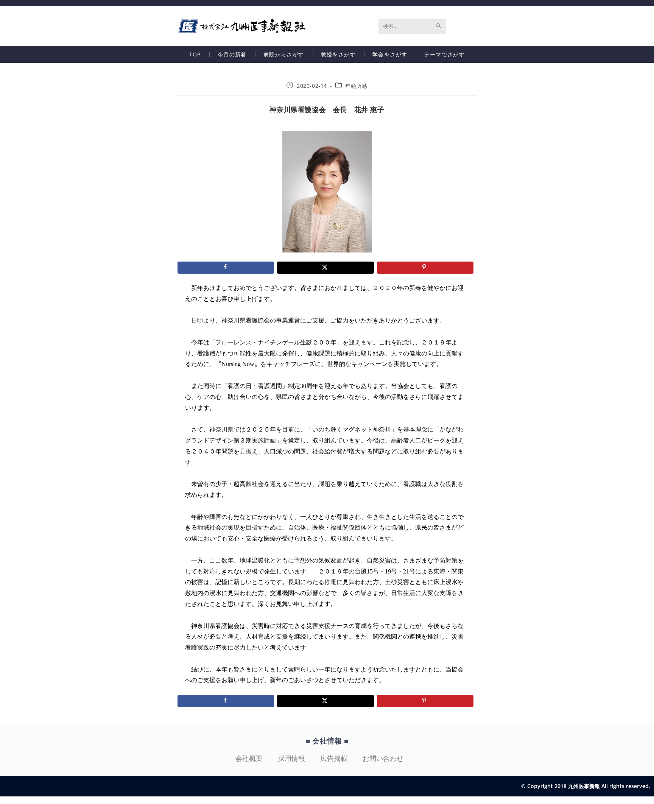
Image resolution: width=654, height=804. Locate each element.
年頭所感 (356, 85)
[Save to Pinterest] (425, 268)
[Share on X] (325, 268)
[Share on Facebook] (226, 268)
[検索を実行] (438, 26)
